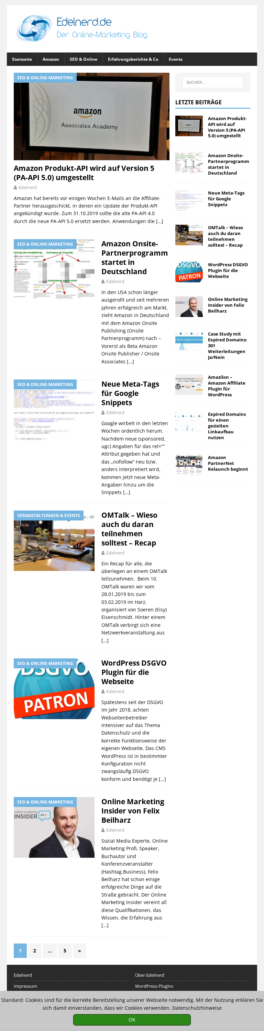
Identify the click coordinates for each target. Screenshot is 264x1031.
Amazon (51, 59)
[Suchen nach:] (212, 82)
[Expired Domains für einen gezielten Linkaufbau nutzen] (189, 421)
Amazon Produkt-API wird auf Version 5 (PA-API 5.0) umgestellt (84, 172)
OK (132, 1019)
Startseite (22, 59)
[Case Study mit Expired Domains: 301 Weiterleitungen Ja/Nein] (189, 341)
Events (176, 59)
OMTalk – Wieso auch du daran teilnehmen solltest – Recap (129, 529)
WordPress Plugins (154, 986)
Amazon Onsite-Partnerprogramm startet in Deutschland (134, 257)
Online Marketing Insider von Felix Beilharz (132, 811)
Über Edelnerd (149, 975)
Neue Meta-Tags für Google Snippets (130, 393)
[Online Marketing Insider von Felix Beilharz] (189, 306)
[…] (159, 221)
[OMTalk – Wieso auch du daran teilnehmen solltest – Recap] (189, 235)
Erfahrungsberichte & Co (133, 59)
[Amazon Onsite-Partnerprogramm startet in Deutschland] (189, 163)
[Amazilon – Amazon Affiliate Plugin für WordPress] (189, 384)
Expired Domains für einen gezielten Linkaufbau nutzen (227, 426)
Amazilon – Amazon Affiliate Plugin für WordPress (226, 386)
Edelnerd (28, 187)
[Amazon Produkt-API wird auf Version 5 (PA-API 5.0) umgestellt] (91, 116)
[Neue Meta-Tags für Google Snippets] (189, 200)
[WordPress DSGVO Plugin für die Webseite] (189, 272)
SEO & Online (83, 59)
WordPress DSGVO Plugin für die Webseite (134, 672)
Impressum (25, 986)
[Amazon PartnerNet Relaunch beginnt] (189, 465)
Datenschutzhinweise (197, 1008)
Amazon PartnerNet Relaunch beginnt (228, 463)
